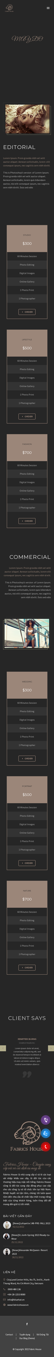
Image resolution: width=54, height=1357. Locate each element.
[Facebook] (27, 1324)
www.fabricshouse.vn (17, 1304)
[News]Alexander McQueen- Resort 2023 (30, 1252)
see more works (20, 199)
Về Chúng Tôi (43, 1335)
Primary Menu (48, 8)
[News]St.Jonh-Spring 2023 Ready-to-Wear (30, 1236)
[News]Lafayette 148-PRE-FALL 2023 (31, 1223)
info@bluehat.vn (15, 1299)
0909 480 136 (14, 1289)
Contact (9, 1335)
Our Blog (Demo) (27, 1338)
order (27, 312)
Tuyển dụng (24, 1335)
